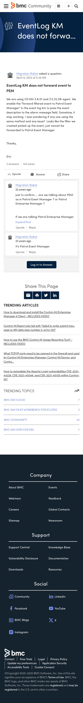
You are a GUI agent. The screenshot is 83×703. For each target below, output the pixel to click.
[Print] (37, 295)
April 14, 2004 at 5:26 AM (31, 77)
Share (65, 174)
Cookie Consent (44, 667)
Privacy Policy (58, 659)
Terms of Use (56, 677)
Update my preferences (22, 663)
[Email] (28, 295)
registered (56, 685)
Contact (9, 659)
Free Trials (26, 659)
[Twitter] (46, 295)
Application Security (54, 663)
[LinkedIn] (55, 295)
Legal (41, 659)
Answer (40, 174)
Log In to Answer (42, 264)
